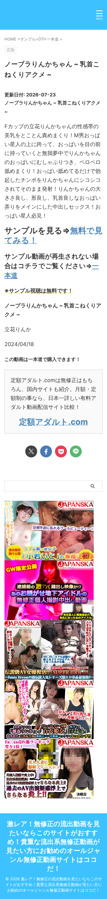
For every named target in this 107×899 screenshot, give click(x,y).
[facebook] (46, 451)
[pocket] (61, 451)
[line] (76, 451)
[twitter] (31, 451)
